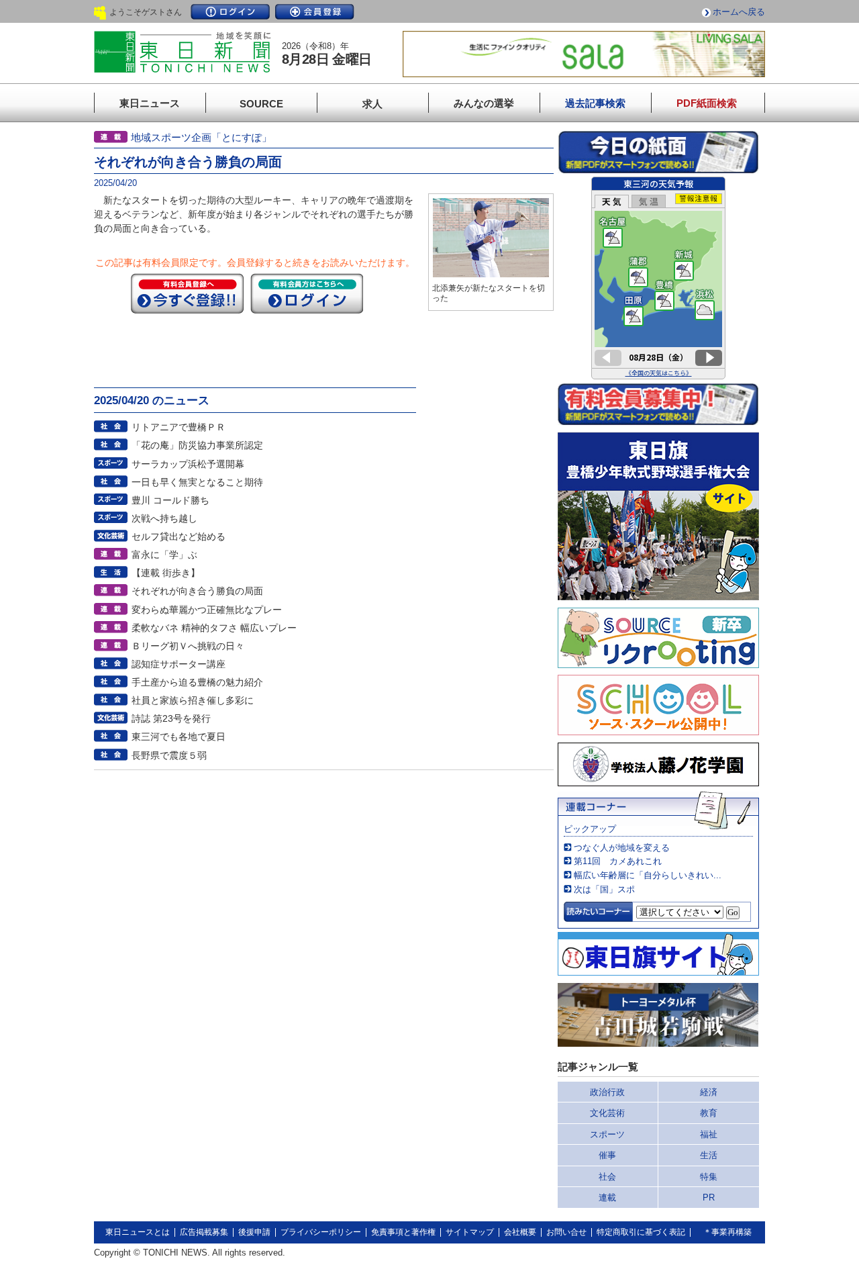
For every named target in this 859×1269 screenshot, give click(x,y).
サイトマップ (470, 1232)
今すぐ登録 (187, 293)
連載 (607, 1197)
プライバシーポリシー (321, 1232)
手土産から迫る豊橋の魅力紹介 (197, 682)
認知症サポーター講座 (178, 664)
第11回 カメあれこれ (618, 861)
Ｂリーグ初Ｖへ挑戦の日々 (188, 646)
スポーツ (607, 1134)
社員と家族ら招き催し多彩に (193, 700)
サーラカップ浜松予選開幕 (188, 464)
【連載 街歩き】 (166, 572)
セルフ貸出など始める (178, 536)
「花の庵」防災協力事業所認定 (197, 445)
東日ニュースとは (137, 1232)
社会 (607, 1177)
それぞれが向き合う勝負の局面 (197, 590)
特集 (708, 1177)
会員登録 (314, 11)
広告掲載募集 (204, 1232)
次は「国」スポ (604, 889)
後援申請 (254, 1232)
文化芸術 (607, 1113)
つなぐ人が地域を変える (622, 848)
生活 (708, 1155)
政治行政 (607, 1092)
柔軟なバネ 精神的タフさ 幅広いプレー (214, 627)
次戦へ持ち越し (164, 518)
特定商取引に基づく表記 (641, 1232)
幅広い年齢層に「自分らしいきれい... (647, 875)
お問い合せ (566, 1232)
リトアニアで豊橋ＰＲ (178, 427)
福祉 (708, 1134)
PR (709, 1197)
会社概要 (520, 1232)
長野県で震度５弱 (169, 755)
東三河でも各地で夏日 (178, 736)
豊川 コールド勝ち (170, 500)
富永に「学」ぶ (164, 554)
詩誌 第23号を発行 (171, 718)
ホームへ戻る (739, 12)
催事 (607, 1155)
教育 (708, 1113)
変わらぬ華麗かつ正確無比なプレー (207, 609)
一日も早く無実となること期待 (197, 482)
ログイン (230, 11)
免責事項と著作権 (403, 1232)
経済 (708, 1092)
